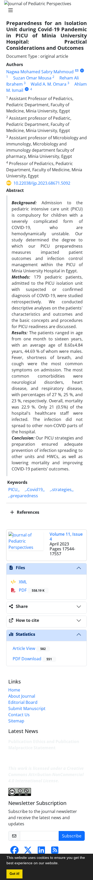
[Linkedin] (41, 851)
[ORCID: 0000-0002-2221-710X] (82, 70)
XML (22, 582)
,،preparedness (23, 496)
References (27, 512)
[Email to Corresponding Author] (77, 70)
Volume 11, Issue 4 (66, 536)
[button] (60, 864)
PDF (31, 590)
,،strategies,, (62, 489)
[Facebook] (14, 851)
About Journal (21, 696)
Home (14, 690)
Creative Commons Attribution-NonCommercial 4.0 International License (46, 774)
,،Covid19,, (35, 489)
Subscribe (71, 836)
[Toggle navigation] (45, 10)
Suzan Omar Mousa (32, 78)
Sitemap (16, 721)
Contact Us (19, 715)
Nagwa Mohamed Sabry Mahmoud (40, 72)
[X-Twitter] (28, 851)
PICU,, (14, 489)
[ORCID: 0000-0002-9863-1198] (26, 89)
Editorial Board (22, 702)
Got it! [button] (14, 874)
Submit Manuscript (26, 708)
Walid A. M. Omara (48, 84)
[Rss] (55, 851)
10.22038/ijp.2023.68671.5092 (41, 183)
